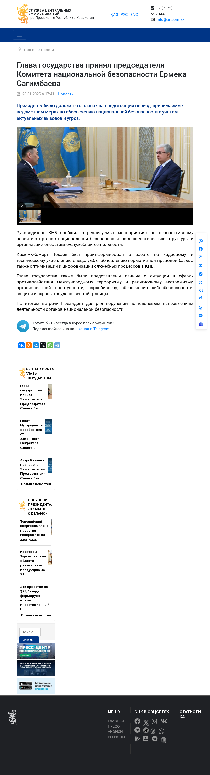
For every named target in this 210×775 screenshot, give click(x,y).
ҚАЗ (114, 14)
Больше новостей (36, 484)
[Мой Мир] (36, 345)
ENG (134, 14)
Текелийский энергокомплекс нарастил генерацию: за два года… (34, 530)
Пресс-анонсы (115, 729)
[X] (43, 345)
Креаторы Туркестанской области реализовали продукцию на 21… (33, 563)
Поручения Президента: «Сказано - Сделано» (40, 506)
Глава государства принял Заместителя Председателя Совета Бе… (33, 397)
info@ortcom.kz (170, 19)
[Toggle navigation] (19, 35)
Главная (116, 721)
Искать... (29, 640)
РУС (124, 14)
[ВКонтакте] (21, 345)
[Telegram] (57, 345)
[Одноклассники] (29, 345)
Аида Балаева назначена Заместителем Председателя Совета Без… (33, 469)
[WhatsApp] (50, 345)
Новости (66, 94)
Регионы (116, 737)
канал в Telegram (93, 329)
